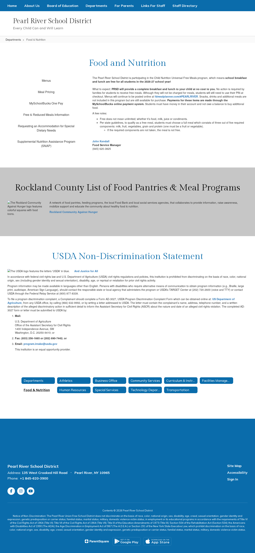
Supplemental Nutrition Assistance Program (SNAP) (46, 143)
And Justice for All (86, 271)
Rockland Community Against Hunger (73, 212)
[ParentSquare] (97, 541)
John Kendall (100, 141)
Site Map (234, 466)
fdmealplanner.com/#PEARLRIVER (176, 96)
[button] (191, 23)
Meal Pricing (46, 92)
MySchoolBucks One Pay (46, 103)
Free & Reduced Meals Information (46, 114)
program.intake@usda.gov (40, 344)
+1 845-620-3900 (34, 478)
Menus (46, 80)
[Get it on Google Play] (127, 541)
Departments (13, 39)
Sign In (232, 479)
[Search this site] (246, 24)
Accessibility (237, 472)
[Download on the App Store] (157, 541)
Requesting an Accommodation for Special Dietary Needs (46, 128)
